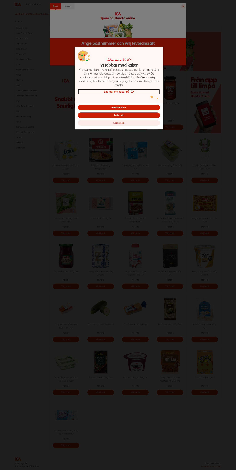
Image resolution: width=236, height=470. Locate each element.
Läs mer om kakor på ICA (119, 91)
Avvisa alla (119, 115)
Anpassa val (119, 123)
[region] (119, 88)
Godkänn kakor (118, 107)
